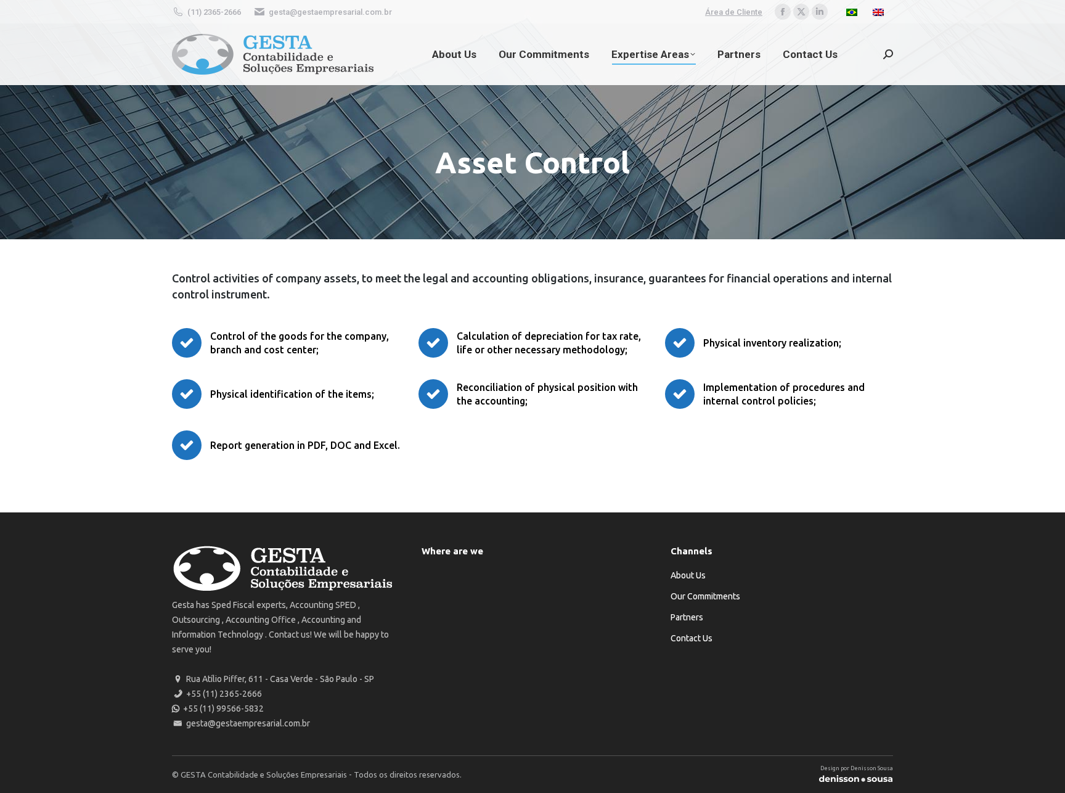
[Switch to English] (880, 12)
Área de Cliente (733, 12)
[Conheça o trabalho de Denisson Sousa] (855, 781)
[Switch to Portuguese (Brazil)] (853, 12)
